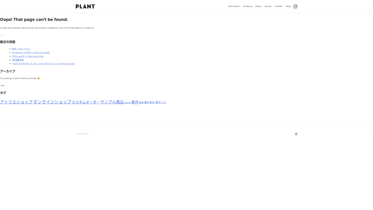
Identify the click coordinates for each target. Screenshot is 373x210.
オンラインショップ (52, 101)
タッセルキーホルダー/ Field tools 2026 (31, 52)
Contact (278, 6)
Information (234, 6)
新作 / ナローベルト (21, 49)
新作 (135, 102)
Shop (288, 6)
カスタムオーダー (86, 102)
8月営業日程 (17, 60)
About (258, 6)
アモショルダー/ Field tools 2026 (28, 56)
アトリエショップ (16, 101)
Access (267, 6)
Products (247, 6)
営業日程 (127, 103)
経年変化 (149, 102)
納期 (141, 102)
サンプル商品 (112, 102)
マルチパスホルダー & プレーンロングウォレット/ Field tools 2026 (43, 63)
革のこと (160, 102)
